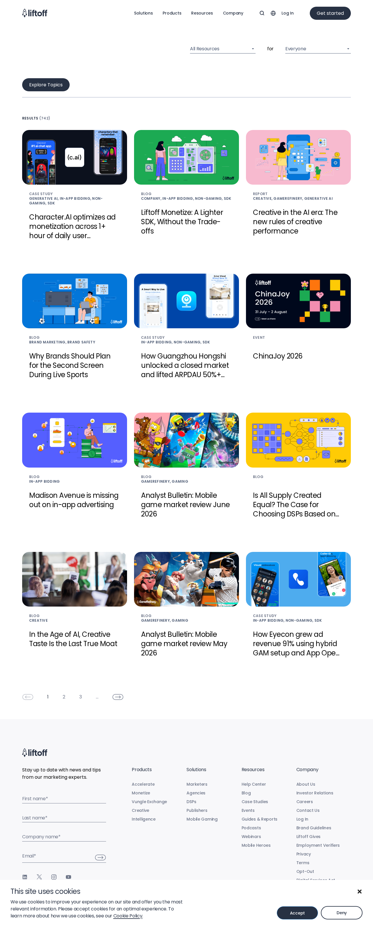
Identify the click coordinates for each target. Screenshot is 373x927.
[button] (360, 891)
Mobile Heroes (256, 845)
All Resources (204, 48)
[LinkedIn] (24, 877)
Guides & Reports (260, 819)
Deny (342, 913)
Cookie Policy (127, 915)
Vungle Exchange (149, 802)
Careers (304, 802)
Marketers (196, 784)
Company (233, 13)
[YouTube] (68, 877)
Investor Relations (314, 793)
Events (248, 810)
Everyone (295, 48)
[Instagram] (54, 877)
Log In (287, 13)
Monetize (141, 793)
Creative (140, 810)
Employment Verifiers (318, 845)
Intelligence (144, 819)
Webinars (251, 836)
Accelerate (143, 784)
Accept (297, 913)
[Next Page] (118, 697)
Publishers (196, 810)
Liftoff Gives (308, 836)
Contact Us (308, 810)
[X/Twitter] (39, 877)
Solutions (143, 13)
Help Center (254, 784)
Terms (302, 863)
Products (172, 13)
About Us (305, 784)
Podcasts (251, 828)
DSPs (191, 802)
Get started (330, 13)
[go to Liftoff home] (34, 13)
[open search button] (262, 13)
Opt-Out (305, 871)
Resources (202, 13)
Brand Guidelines (313, 828)
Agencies (195, 793)
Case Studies (255, 802)
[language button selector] (273, 13)
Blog (246, 793)
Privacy (303, 854)
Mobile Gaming (201, 819)
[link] (27, 697)
